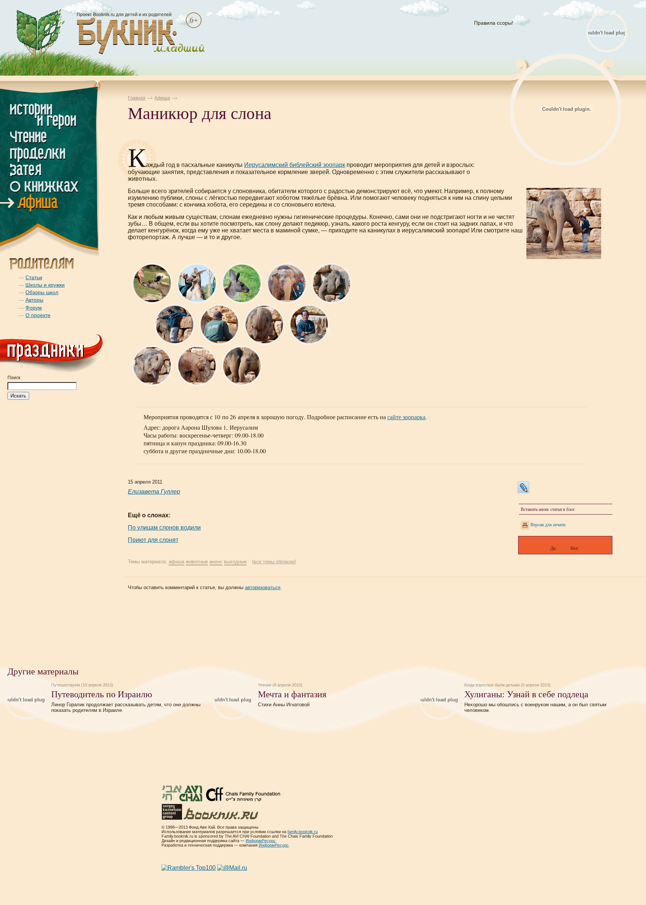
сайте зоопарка (406, 417)
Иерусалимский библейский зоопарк (294, 165)
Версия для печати (547, 524)
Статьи (33, 277)
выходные (235, 561)
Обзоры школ (41, 292)
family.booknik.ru (302, 831)
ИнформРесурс (261, 840)
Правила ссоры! (493, 23)
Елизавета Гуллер (154, 491)
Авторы (34, 300)
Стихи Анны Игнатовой (284, 704)
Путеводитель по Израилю (101, 694)
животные (197, 561)
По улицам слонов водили (164, 527)
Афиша (162, 98)
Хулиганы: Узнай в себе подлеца (526, 694)
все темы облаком (274, 561)
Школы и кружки (45, 285)
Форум (33, 308)
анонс (215, 561)
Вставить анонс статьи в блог (548, 509)
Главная (136, 98)
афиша (176, 561)
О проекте (37, 315)
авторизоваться (262, 587)
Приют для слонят (153, 540)
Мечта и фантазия (292, 694)
